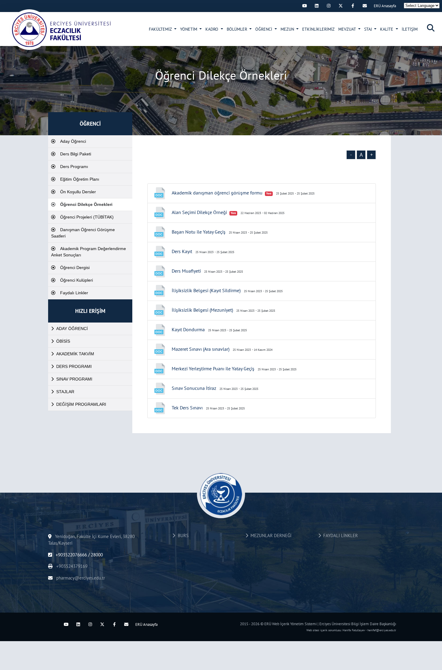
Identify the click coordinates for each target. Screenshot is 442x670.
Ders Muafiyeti (186, 271)
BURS (182, 535)
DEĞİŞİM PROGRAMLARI (81, 404)
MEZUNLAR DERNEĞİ (269, 535)
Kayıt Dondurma (188, 329)
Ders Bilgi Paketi (75, 153)
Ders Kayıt (182, 251)
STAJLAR (65, 391)
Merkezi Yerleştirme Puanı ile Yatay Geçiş (213, 369)
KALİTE (387, 29)
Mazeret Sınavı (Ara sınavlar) (200, 349)
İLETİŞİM (410, 29)
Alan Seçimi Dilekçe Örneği (199, 212)
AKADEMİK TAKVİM (75, 353)
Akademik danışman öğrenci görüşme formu (217, 193)
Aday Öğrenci (73, 141)
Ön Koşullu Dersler (78, 191)
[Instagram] (328, 5)
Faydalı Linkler (74, 292)
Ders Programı (74, 166)
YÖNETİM (189, 29)
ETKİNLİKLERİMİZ (318, 29)
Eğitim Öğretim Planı (79, 179)
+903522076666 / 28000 (78, 555)
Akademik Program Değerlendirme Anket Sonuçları (88, 251)
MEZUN (288, 29)
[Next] (292, 5)
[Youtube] (304, 5)
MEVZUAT (347, 29)
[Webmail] (364, 5)
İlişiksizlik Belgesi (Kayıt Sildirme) (206, 290)
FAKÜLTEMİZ (161, 29)
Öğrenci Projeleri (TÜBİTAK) (87, 217)
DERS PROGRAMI (74, 366)
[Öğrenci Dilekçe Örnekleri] (60, 29)
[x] (340, 5)
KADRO (212, 29)
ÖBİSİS (63, 341)
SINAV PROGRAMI (74, 379)
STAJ (368, 29)
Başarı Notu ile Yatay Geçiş (199, 232)
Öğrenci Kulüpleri (76, 280)
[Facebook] (352, 5)
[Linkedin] (316, 5)
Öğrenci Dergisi (75, 267)
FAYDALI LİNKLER (339, 535)
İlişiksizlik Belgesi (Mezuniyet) (202, 310)
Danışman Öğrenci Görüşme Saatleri (83, 232)
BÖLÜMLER (237, 29)
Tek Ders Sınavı (187, 408)
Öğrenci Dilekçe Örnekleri (86, 204)
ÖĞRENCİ (264, 29)
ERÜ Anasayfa (385, 5)
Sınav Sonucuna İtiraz (194, 388)
